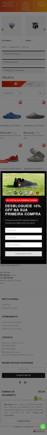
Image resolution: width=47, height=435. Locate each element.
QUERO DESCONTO (23, 254)
